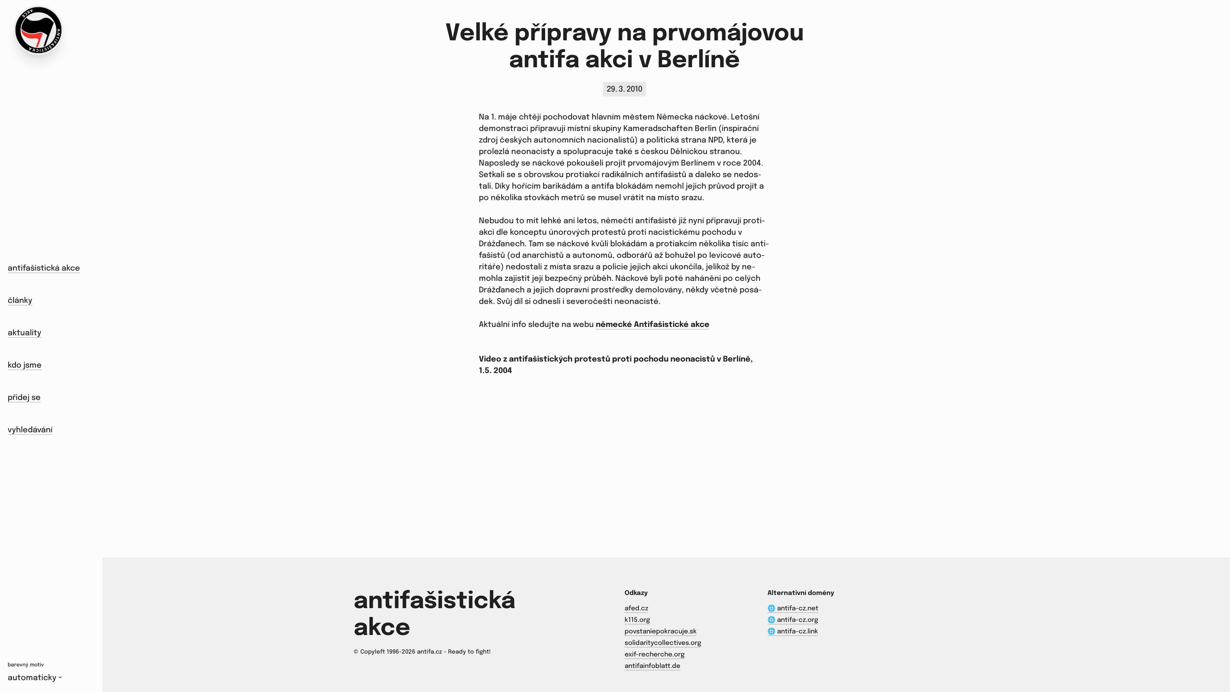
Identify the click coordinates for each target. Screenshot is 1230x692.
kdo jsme (25, 366)
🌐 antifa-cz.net (792, 608)
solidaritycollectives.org (663, 643)
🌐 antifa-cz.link (792, 631)
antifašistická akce (44, 269)
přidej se (24, 398)
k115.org (637, 620)
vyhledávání (30, 430)
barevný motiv (26, 665)
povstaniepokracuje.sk (661, 631)
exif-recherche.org (655, 654)
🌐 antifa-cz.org (792, 620)
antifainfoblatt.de (652, 666)
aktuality (24, 333)
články (20, 301)
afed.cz (636, 608)
